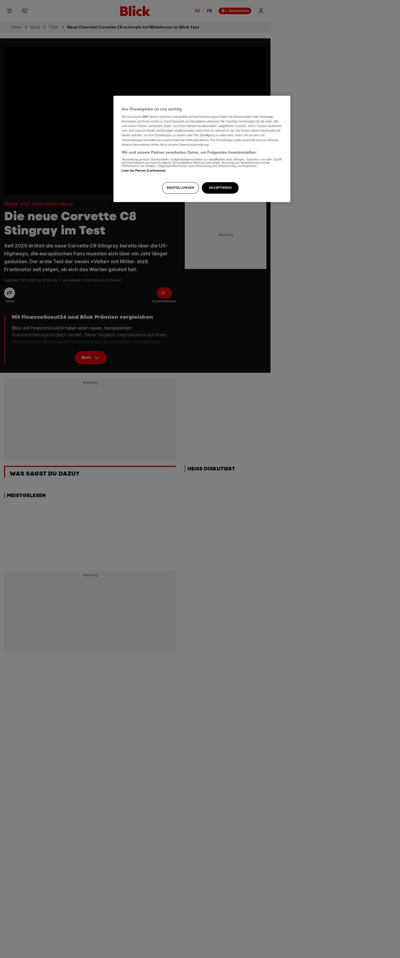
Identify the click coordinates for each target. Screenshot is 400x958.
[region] (201, 149)
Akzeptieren (220, 187)
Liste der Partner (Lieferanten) (144, 170)
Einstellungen (180, 187)
